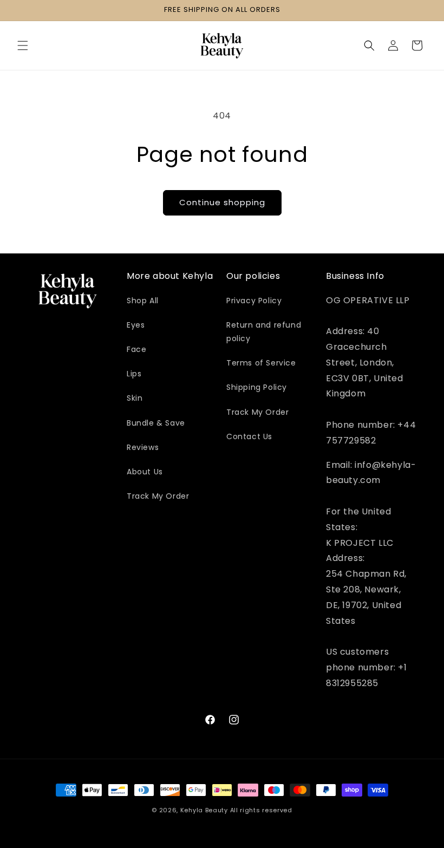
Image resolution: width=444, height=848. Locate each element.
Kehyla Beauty (204, 810)
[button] (23, 45)
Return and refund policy (263, 331)
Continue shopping (222, 202)
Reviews (143, 447)
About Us (145, 471)
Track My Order (158, 496)
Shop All (143, 300)
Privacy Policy (254, 300)
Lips (134, 373)
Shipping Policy (256, 387)
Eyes (136, 324)
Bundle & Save (156, 423)
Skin (134, 398)
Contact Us (249, 436)
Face (136, 349)
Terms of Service (261, 362)
